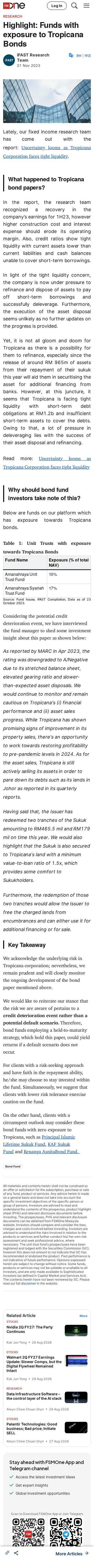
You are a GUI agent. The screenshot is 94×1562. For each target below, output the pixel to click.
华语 (88, 55)
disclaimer (28, 1283)
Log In (56, 5)
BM (79, 55)
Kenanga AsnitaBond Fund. (52, 1150)
